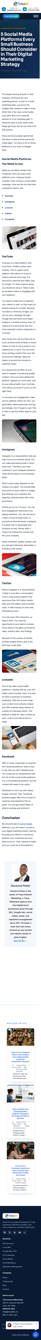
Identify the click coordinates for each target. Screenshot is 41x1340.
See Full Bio (19, 941)
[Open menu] (35, 16)
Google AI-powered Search (21, 1127)
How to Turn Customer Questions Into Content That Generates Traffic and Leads (20, 1170)
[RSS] (25, 1232)
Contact (6, 1289)
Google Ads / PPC (10, 1251)
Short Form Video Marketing (21, 1070)
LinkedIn (9, 207)
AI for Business (9, 1255)
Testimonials (8, 1281)
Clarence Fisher (10, 70)
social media (26, 824)
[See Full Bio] (26, 941)
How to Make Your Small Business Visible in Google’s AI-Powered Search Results (20, 1113)
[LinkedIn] (15, 1232)
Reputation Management (12, 1267)
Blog (25, 1067)
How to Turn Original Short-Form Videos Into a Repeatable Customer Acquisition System (20, 1057)
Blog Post (17, 1126)
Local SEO (7, 1247)
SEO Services (8, 1243)
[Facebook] (5, 1232)
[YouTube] (20, 1232)
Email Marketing (9, 1263)
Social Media (8, 1259)
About (5, 1278)
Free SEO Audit (11, 16)
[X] (10, 1232)
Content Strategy (20, 1183)
